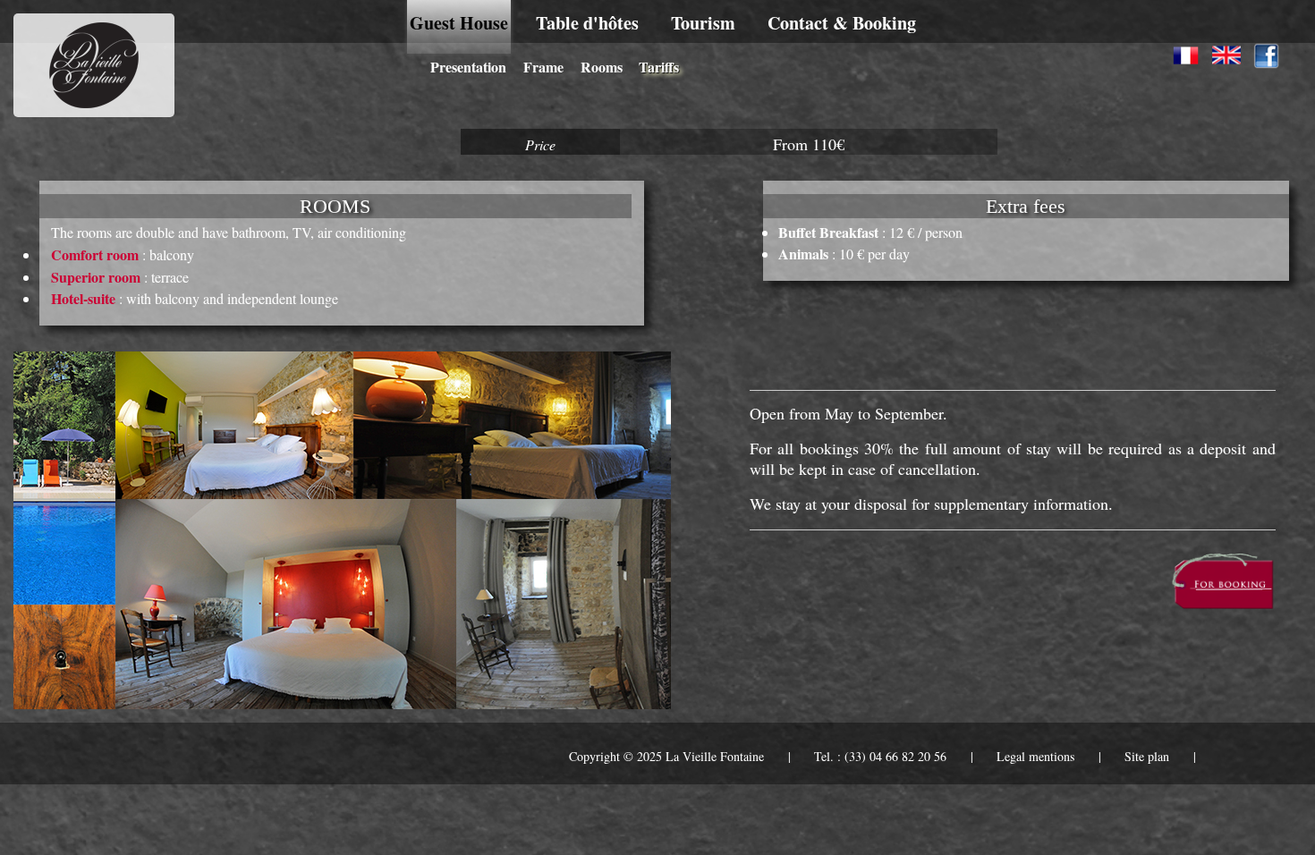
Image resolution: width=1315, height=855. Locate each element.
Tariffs (659, 66)
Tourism (703, 23)
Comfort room (95, 254)
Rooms (602, 66)
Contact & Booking (842, 23)
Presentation (468, 66)
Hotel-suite (83, 298)
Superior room (95, 277)
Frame (543, 66)
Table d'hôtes (587, 23)
